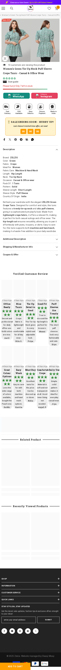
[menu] (3, 8)
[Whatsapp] (32, 139)
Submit (48, 620)
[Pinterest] (15, 139)
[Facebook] (4, 139)
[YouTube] (28, 631)
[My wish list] (49, 8)
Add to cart (15, 666)
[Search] (11, 8)
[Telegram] (21, 139)
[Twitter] (10, 139)
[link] (15, 489)
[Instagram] (12, 631)
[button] (9, 78)
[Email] (26, 139)
